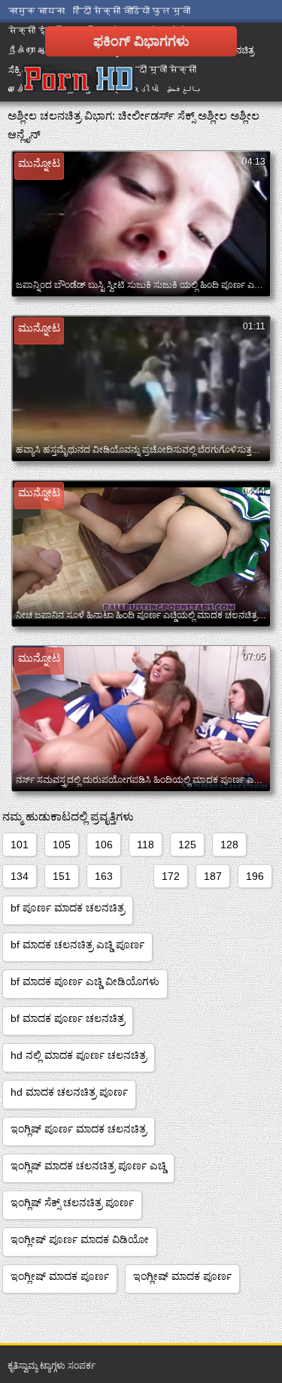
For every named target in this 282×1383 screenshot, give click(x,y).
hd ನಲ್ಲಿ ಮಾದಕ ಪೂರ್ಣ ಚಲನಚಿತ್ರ (79, 1055)
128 (229, 845)
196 (255, 876)
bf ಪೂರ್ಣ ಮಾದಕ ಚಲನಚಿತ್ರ (68, 908)
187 (213, 876)
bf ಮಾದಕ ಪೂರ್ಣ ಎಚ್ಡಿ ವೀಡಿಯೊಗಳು (85, 981)
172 (171, 876)
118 (145, 845)
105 (62, 845)
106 (104, 845)
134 (20, 876)
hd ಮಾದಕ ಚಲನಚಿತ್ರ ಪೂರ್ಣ (69, 1092)
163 (104, 876)
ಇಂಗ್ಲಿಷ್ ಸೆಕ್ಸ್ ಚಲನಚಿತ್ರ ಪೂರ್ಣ (72, 1202)
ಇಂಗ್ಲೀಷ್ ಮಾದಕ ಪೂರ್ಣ (60, 1276)
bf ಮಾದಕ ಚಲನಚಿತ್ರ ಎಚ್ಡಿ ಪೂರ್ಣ (77, 945)
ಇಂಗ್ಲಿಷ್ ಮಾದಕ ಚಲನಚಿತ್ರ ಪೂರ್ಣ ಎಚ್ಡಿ (88, 1166)
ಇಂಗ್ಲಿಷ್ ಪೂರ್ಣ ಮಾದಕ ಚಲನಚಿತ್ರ (79, 1129)
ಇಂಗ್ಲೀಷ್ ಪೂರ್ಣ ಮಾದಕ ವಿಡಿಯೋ (80, 1239)
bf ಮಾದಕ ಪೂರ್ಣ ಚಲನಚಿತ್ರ (68, 1018)
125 (187, 845)
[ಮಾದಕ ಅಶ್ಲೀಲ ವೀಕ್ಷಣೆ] (79, 79)
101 (20, 845)
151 (62, 876)
